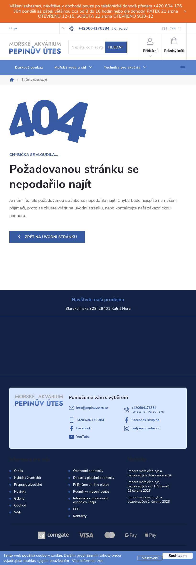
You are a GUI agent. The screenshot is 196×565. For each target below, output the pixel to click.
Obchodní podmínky (88, 471)
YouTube (82, 436)
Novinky (20, 491)
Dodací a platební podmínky (93, 478)
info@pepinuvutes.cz (92, 407)
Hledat (115, 47)
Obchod (20, 505)
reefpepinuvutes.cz (145, 428)
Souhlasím (178, 555)
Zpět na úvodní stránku (51, 237)
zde (100, 560)
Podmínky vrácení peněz (91, 492)
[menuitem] (29, 67)
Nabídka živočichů (27, 477)
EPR (76, 509)
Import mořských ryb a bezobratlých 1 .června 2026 (149, 499)
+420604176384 (143, 407)
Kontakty (80, 516)
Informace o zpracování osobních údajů (90, 500)
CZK (173, 28)
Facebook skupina (145, 420)
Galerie (19, 498)
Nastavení (150, 558)
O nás (13, 28)
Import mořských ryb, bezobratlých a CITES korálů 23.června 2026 (148, 486)
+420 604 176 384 (90, 420)
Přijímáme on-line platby (91, 485)
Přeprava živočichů (28, 484)
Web (17, 512)
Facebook (83, 428)
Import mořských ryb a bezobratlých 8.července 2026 (150, 473)
